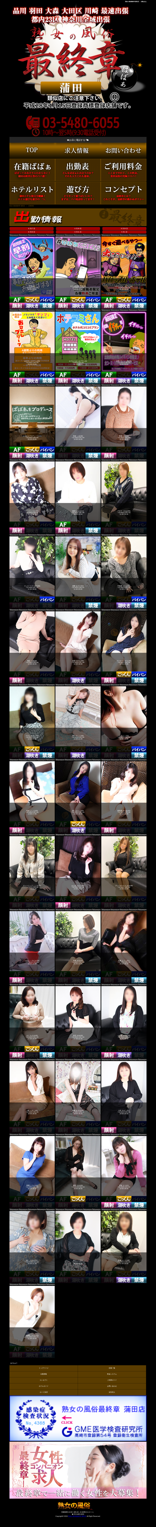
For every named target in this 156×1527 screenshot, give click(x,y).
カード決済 (44, 1392)
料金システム (112, 1374)
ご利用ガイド (112, 1380)
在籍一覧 (112, 1368)
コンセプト (44, 1380)
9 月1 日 (124, 232)
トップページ (43, 1368)
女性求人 (112, 1392)
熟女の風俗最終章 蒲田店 (77, 1516)
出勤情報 (43, 1374)
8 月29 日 (124, 228)
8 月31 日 (78, 232)
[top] (32, 158)
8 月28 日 (78, 228)
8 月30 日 (31, 232)
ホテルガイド (43, 1386)
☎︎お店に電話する (76, 140)
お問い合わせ (112, 1386)
